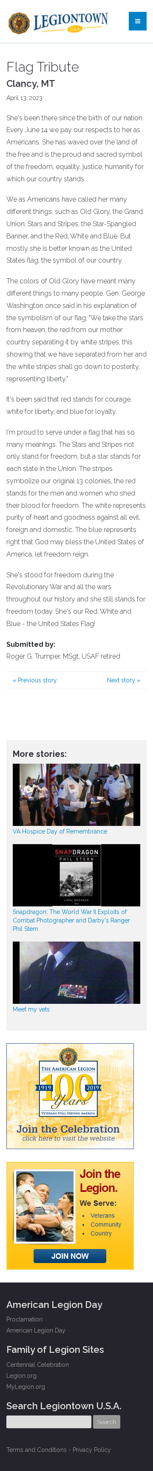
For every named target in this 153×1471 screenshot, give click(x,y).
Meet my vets (31, 1009)
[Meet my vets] (76, 973)
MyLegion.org (25, 1386)
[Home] (59, 21)
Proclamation (24, 1319)
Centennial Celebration (37, 1364)
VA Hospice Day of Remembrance (60, 831)
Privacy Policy (92, 1449)
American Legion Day (35, 1330)
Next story (123, 680)
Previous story (35, 680)
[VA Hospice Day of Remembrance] (76, 795)
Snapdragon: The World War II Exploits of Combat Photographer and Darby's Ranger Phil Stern (71, 920)
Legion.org (21, 1375)
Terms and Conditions (36, 1449)
